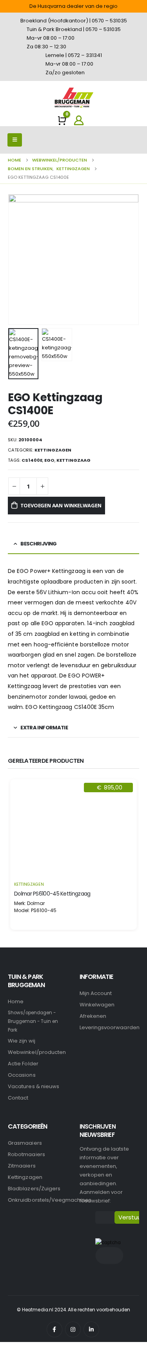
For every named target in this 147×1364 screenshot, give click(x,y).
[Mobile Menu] (14, 140)
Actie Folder (23, 1063)
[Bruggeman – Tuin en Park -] (73, 97)
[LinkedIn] (91, 1329)
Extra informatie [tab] (44, 727)
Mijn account (96, 993)
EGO (49, 460)
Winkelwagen (97, 1004)
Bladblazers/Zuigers (34, 1188)
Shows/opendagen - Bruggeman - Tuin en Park (33, 1021)
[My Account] (78, 120)
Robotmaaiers (26, 1154)
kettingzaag (73, 460)
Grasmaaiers (25, 1143)
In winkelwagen (73, 866)
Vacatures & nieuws (33, 1086)
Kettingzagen (52, 450)
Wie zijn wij (21, 1041)
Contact (18, 1097)
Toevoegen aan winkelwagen (61, 505)
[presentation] (18, 260)
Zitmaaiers (22, 1165)
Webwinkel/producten (37, 1052)
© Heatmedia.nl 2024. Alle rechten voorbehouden (73, 1310)
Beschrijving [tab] (38, 543)
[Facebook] (54, 1329)
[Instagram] (73, 1329)
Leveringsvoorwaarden (110, 1027)
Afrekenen (93, 1016)
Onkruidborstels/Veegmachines (49, 1200)
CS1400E (32, 460)
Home (16, 1001)
